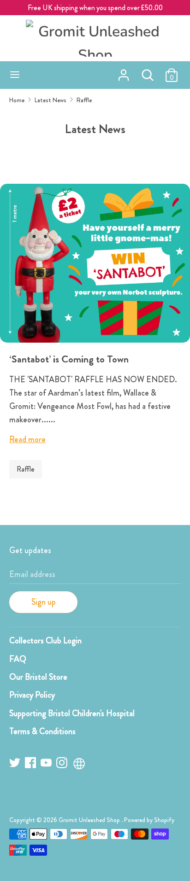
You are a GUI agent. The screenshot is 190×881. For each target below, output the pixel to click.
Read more (27, 439)
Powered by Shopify (149, 820)
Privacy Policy (32, 695)
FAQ (17, 659)
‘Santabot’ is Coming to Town (69, 359)
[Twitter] (15, 764)
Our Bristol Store (38, 677)
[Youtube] (47, 764)
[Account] (123, 72)
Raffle (26, 469)
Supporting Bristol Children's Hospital (72, 713)
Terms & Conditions (42, 731)
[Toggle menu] (14, 75)
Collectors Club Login (45, 641)
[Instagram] (62, 764)
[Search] (147, 72)
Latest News (95, 129)
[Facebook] (31, 764)
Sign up (43, 602)
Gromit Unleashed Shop (90, 820)
